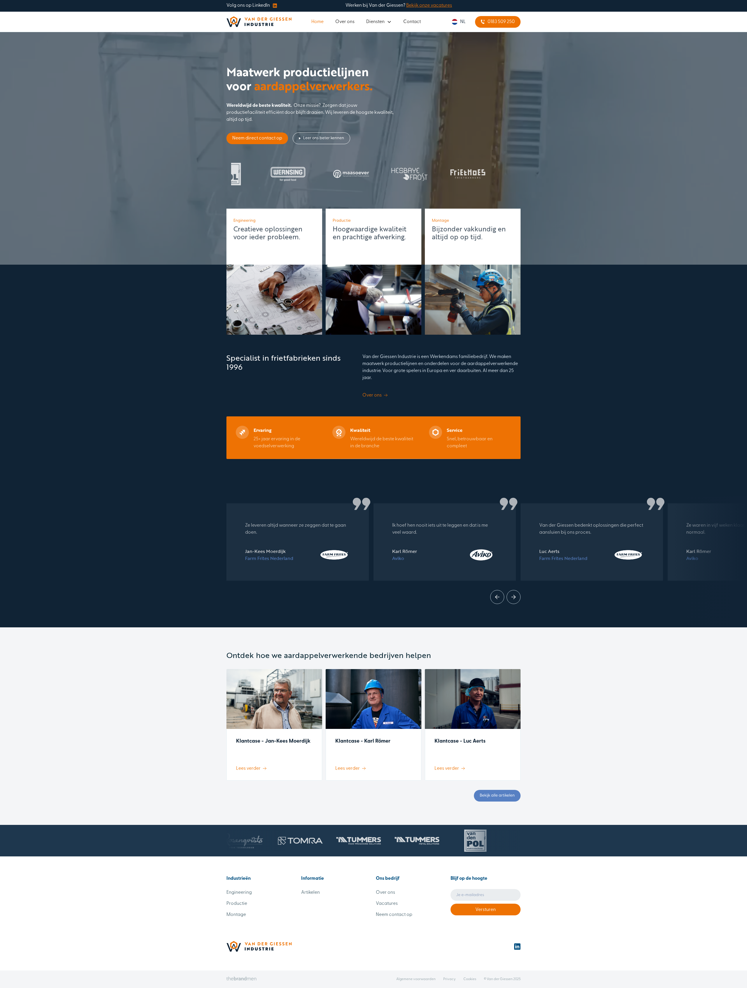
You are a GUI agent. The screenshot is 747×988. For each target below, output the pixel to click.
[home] (259, 21)
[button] (378, 22)
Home (317, 22)
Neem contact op (394, 914)
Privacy (449, 979)
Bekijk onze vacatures (429, 5)
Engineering (239, 892)
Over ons (345, 22)
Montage (236, 914)
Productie (236, 903)
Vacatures (387, 903)
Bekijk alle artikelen (497, 795)
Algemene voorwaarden (416, 979)
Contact (412, 22)
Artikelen (310, 892)
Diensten (375, 22)
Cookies (469, 979)
